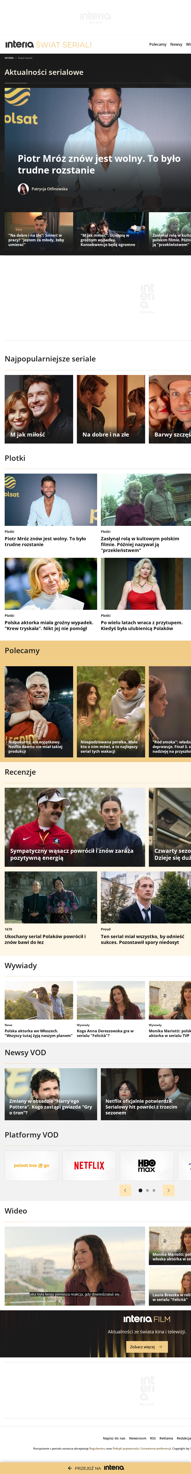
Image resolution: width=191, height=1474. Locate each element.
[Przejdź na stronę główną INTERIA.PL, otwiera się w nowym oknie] (20, 44)
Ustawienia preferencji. (156, 1448)
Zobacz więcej (142, 1346)
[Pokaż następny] (168, 1190)
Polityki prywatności (126, 1448)
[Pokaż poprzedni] (125, 1190)
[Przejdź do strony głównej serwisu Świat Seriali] (63, 44)
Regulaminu (97, 1448)
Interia (9, 57)
